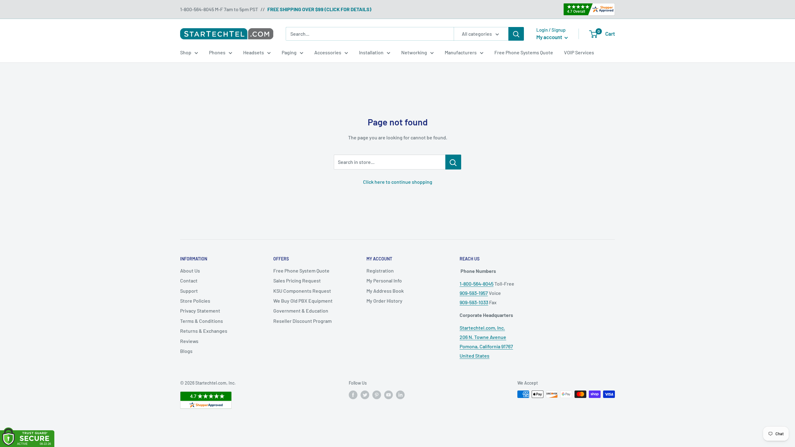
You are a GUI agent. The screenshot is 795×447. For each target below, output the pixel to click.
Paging (289, 52)
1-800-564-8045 (476, 284)
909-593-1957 (474, 293)
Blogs (186, 351)
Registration (380, 270)
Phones (217, 52)
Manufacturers (461, 52)
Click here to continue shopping (397, 182)
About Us (190, 270)
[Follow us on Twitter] (365, 395)
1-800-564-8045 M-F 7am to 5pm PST (219, 9)
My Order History (384, 301)
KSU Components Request (302, 291)
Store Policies (195, 301)
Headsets (253, 52)
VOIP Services (579, 52)
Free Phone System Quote (301, 270)
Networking (414, 52)
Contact (189, 280)
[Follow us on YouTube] (388, 395)
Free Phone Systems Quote (523, 52)
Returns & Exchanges (203, 331)
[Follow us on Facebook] (353, 395)
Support (189, 291)
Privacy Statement (200, 311)
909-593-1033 (474, 302)
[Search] (516, 34)
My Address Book (385, 291)
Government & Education (300, 311)
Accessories (327, 52)
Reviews (189, 341)
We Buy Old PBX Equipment (303, 301)
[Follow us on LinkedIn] (400, 395)
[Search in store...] (453, 162)
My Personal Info (384, 280)
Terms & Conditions (201, 321)
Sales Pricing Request (297, 280)
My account (549, 37)
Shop (185, 52)
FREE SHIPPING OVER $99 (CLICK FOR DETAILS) (319, 9)
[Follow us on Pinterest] (376, 395)
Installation (371, 52)
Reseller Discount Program (302, 321)
